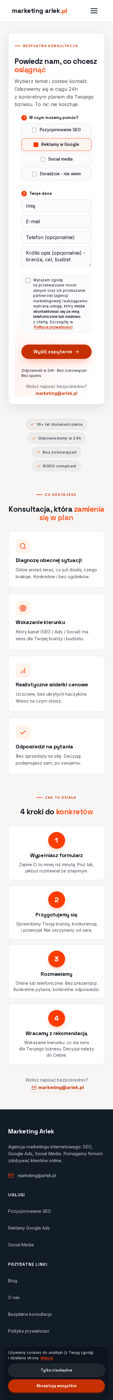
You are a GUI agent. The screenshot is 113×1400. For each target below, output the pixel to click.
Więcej (46, 1358)
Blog (12, 1280)
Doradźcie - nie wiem (60, 173)
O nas (14, 1297)
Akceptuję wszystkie (56, 1385)
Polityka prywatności (28, 1330)
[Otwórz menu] (94, 11)
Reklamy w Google (60, 144)
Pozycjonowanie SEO (60, 129)
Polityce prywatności (53, 327)
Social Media (21, 1244)
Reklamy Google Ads (29, 1227)
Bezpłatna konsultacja (30, 1314)
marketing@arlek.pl (56, 393)
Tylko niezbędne (56, 1370)
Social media (60, 159)
